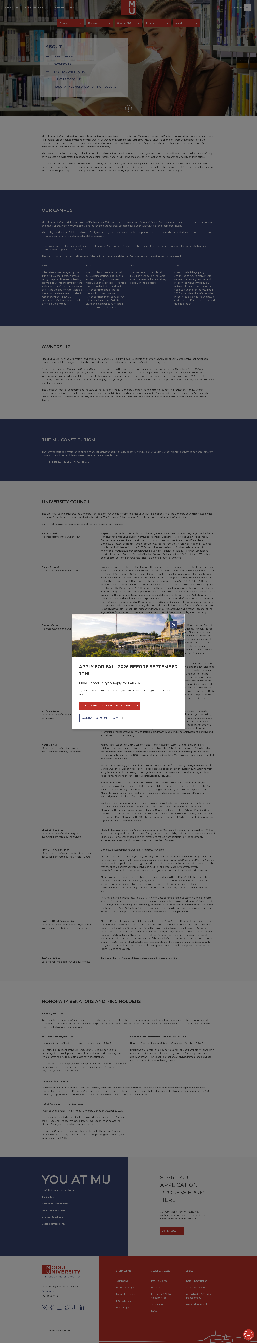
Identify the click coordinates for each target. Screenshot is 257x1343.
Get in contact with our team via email (107, 705)
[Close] (173, 624)
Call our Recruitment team (100, 718)
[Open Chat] (248, 1334)
